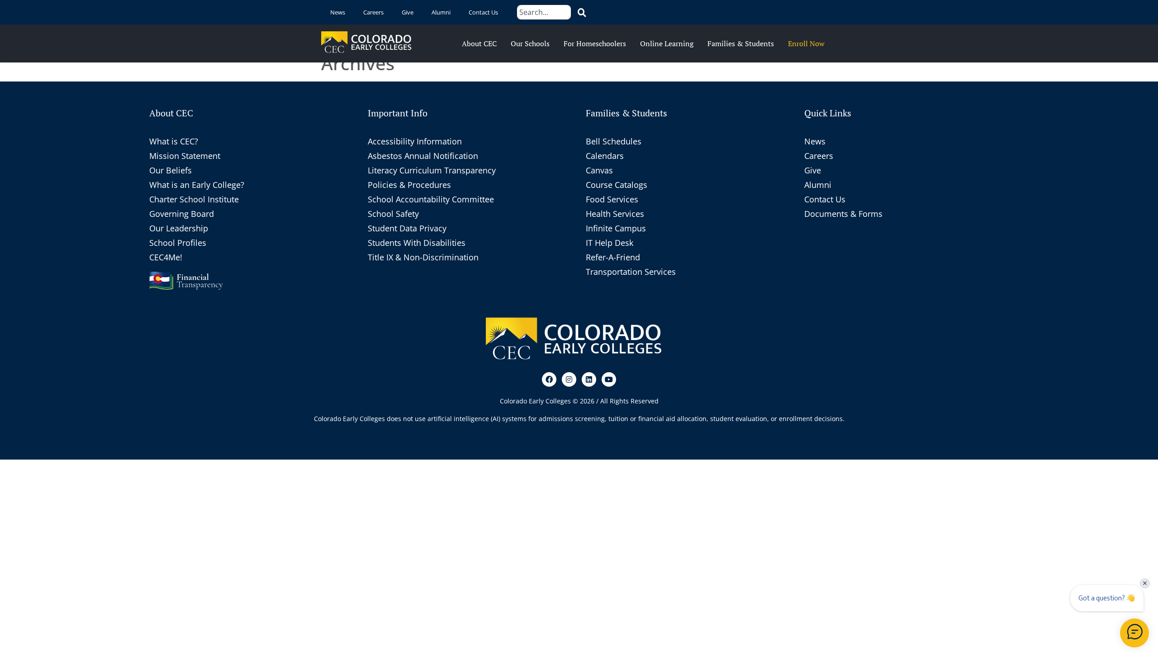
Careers (373, 12)
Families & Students (740, 43)
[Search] (580, 12)
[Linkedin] (589, 379)
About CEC (479, 43)
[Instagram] (569, 379)
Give (407, 12)
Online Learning (666, 43)
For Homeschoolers (595, 43)
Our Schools (530, 43)
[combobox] (544, 12)
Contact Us (483, 12)
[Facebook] (549, 379)
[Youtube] (609, 379)
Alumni (441, 12)
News (337, 12)
